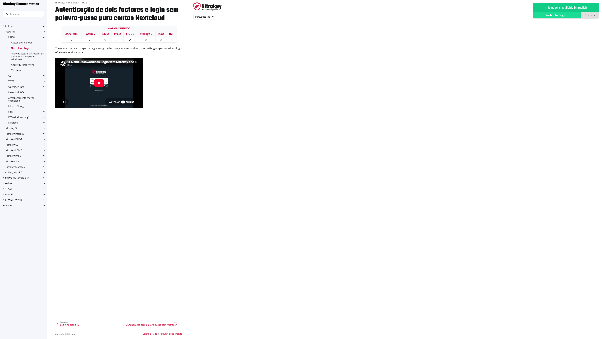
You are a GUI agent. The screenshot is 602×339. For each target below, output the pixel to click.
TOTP (11, 81)
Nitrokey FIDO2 (13, 139)
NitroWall (8, 194)
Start (161, 34)
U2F (10, 75)
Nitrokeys (8, 26)
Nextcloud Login (20, 48)
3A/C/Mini (71, 34)
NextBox (7, 183)
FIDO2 (11, 37)
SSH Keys (16, 70)
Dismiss (589, 15)
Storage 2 (146, 34)
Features (10, 31)
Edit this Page (150, 333)
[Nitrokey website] (207, 6)
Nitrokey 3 (11, 128)
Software (7, 205)
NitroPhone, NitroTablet (16, 178)
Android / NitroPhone (22, 64)
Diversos (13, 122)
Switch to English (556, 15)
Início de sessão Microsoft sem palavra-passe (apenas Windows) (27, 56)
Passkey (89, 34)
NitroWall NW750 (12, 200)
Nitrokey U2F (12, 144)
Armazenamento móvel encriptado (21, 99)
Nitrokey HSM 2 (14, 150)
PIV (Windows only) (18, 117)
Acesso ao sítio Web (21, 42)
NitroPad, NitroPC (12, 172)
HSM (10, 111)
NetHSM (7, 189)
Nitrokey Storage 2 (15, 167)
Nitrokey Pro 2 (13, 155)
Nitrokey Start (12, 161)
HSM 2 (105, 34)
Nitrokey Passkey (14, 133)
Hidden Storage (16, 106)
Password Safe (16, 92)
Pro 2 (117, 34)
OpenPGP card (16, 87)
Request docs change (171, 333)
